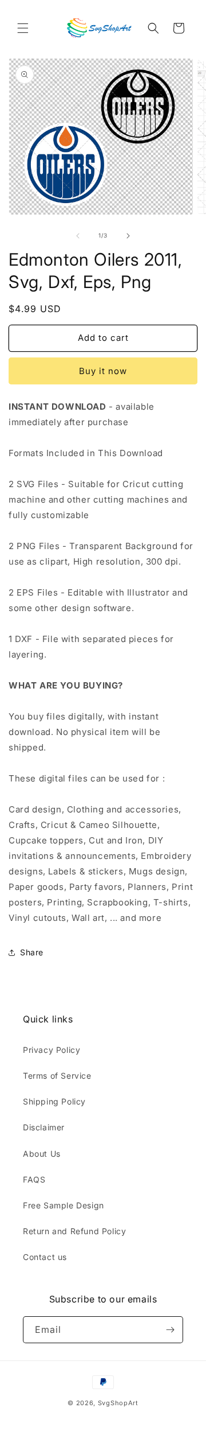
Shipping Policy (54, 1101)
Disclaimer (44, 1127)
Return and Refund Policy (74, 1231)
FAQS (34, 1179)
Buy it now (103, 370)
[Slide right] (128, 235)
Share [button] (31, 952)
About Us (42, 1153)
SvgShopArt (118, 1403)
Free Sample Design (63, 1205)
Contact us (45, 1257)
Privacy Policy (51, 1050)
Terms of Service (57, 1075)
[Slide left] (77, 235)
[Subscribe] (170, 1329)
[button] (22, 28)
